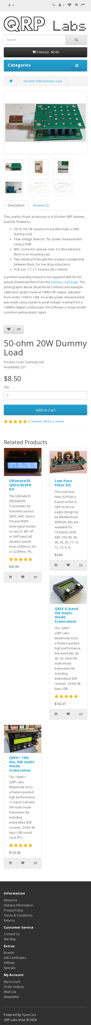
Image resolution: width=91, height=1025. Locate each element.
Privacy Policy (13, 910)
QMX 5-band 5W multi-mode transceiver (66, 615)
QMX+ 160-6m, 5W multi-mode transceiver (22, 764)
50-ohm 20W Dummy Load (43, 81)
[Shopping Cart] (76, 5)
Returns (9, 920)
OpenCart (29, 1015)
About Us (10, 900)
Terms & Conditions (18, 915)
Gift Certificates (15, 958)
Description (16, 205)
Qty (6, 387)
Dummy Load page (64, 282)
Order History (14, 987)
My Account (12, 982)
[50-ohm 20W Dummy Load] (45, 122)
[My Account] (61, 5)
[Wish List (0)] (69, 5)
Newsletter (11, 997)
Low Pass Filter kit (63, 482)
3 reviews (34, 421)
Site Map (10, 939)
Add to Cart (46, 409)
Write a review (54, 421)
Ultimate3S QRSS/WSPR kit (20, 484)
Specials (9, 968)
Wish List (10, 992)
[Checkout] (83, 5)
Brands (9, 953)
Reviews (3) (41, 205)
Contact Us (11, 934)
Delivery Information (18, 905)
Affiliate (9, 963)
